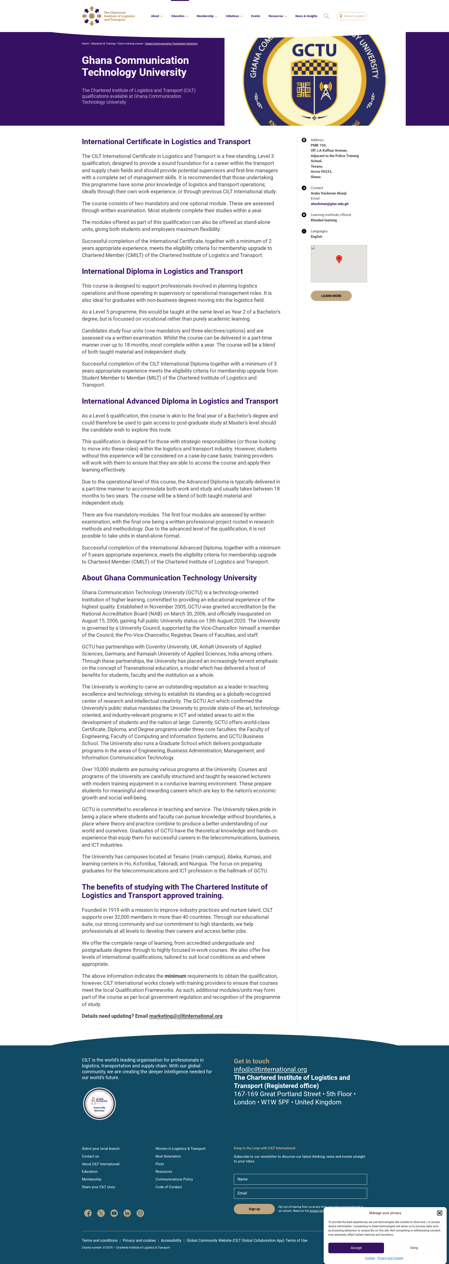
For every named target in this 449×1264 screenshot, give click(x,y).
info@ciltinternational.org (270, 1069)
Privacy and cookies (139, 1240)
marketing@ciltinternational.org (186, 1016)
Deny (414, 1248)
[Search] (327, 16)
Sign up (254, 1209)
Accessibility (171, 1240)
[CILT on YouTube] (114, 1213)
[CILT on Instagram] (140, 1213)
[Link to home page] (108, 16)
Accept (356, 1248)
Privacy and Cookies (390, 1258)
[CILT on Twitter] (101, 1213)
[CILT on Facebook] (88, 1213)
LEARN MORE (331, 296)
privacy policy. (318, 1211)
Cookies (370, 1258)
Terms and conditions (100, 1240)
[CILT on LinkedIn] (127, 1213)
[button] (439, 1213)
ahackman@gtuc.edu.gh (329, 204)
